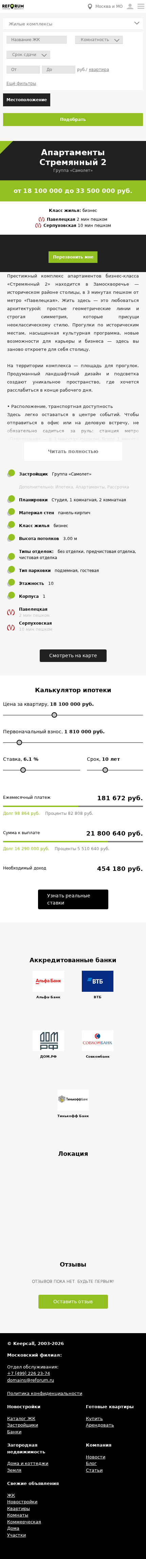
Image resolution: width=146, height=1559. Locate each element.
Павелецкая (62, 219)
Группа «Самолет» (73, 170)
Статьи (94, 1470)
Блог (91, 1463)
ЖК (11, 1495)
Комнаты (17, 1515)
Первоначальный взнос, (54, 731)
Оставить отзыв (73, 1301)
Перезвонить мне (73, 257)
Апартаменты (90, 487)
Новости (95, 1456)
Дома (13, 1528)
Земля (14, 1470)
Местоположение (26, 99)
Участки (16, 1535)
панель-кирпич (74, 512)
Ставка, (20, 759)
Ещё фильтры (21, 83)
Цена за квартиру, (48, 704)
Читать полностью (73, 451)
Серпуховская (60, 225)
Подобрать (73, 119)
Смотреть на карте (73, 655)
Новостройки (22, 1501)
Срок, (103, 759)
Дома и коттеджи (27, 1463)
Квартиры (18, 1508)
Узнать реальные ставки (68, 899)
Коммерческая (24, 1521)
